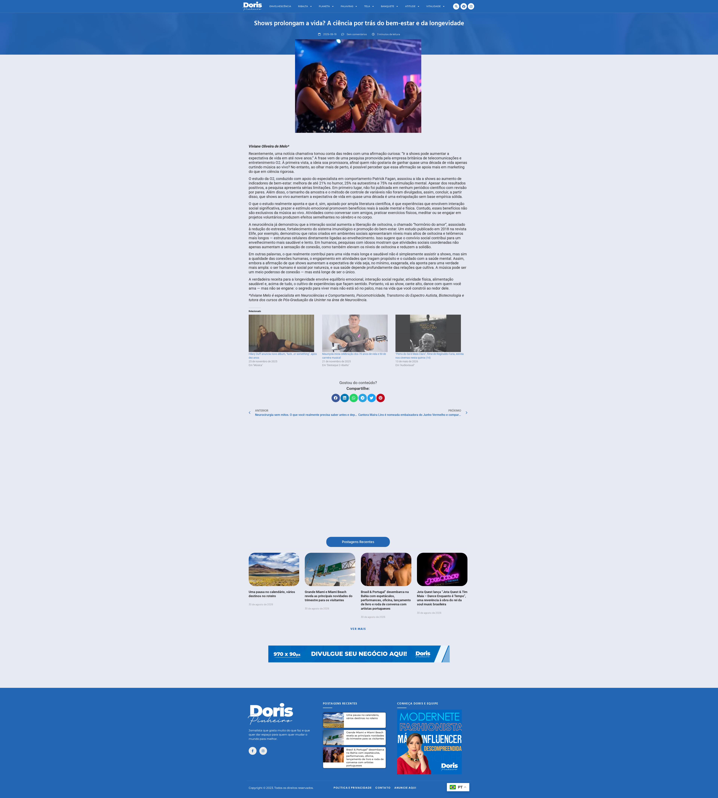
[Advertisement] (359, 670)
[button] (456, 6)
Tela (367, 6)
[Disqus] (358, 478)
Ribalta (303, 6)
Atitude (410, 6)
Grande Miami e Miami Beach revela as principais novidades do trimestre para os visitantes (328, 596)
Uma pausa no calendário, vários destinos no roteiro (362, 716)
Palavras (347, 6)
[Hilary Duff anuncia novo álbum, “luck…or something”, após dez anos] (283, 333)
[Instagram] (471, 6)
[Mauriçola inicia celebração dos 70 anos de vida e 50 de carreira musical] (357, 333)
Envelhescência (280, 6)
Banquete (387, 6)
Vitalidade (433, 6)
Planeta (324, 6)
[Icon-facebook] (253, 751)
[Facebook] (464, 6)
